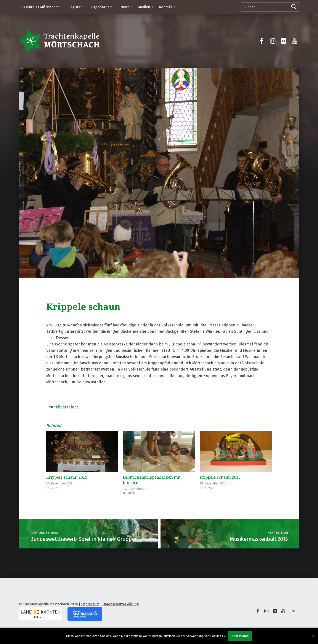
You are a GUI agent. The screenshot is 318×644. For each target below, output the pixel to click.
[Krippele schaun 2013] (82, 451)
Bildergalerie (67, 407)
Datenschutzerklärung (121, 604)
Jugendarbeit (101, 7)
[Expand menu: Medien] (152, 7)
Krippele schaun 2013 (66, 477)
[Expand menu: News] (132, 7)
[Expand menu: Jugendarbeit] (114, 7)
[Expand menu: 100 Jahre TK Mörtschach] (62, 7)
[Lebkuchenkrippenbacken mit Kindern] (159, 451)
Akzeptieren (240, 636)
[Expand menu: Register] (84, 7)
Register (75, 7)
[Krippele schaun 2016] (236, 451)
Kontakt (165, 7)
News (124, 7)
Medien (144, 7)
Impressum (90, 604)
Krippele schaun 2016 (220, 477)
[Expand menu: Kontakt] (174, 7)
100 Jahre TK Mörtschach (39, 7)
